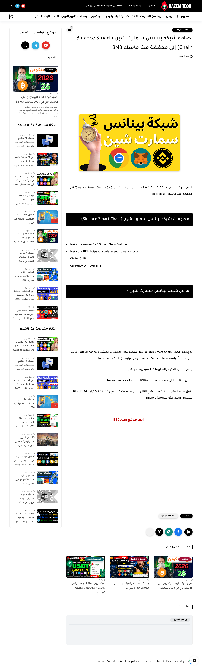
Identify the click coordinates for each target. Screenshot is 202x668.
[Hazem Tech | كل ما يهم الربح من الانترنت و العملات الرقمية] (177, 6)
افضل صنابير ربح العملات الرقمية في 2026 (24, 219)
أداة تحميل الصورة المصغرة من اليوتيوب (104, 6)
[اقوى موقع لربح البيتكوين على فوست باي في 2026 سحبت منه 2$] (47, 236)
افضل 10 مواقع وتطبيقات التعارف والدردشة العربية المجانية (25, 143)
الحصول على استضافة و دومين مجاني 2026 (25, 276)
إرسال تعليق (180, 620)
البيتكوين (97, 16)
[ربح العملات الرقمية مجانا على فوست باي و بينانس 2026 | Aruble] (47, 293)
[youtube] (23, 6)
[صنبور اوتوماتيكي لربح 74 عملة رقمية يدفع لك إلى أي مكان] (47, 312)
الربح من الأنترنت (152, 16)
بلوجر (109, 16)
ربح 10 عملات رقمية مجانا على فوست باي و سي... (131, 586)
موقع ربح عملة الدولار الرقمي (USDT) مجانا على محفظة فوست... (88, 588)
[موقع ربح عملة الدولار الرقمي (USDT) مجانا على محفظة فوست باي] (47, 198)
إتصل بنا (151, 6)
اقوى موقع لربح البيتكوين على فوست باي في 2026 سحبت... (175, 586)
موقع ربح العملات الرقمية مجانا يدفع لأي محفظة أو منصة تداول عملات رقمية (24, 181)
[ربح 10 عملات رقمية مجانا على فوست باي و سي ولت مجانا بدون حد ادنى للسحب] (47, 159)
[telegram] (17, 6)
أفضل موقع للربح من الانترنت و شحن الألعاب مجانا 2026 (24, 461)
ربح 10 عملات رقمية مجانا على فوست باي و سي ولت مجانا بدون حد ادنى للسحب (24, 162)
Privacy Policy (135, 6)
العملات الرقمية (126, 16)
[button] (178, 532)
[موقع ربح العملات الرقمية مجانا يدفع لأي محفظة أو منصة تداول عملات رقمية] (47, 179)
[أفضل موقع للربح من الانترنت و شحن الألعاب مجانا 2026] (47, 459)
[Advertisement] (129, 90)
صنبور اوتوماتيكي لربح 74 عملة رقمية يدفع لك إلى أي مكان (24, 314)
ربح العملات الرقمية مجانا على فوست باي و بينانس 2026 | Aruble (24, 296)
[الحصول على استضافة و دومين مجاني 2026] (47, 274)
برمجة (84, 16)
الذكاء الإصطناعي (46, 16)
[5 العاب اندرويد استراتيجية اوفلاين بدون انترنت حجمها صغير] (47, 439)
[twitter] (11, 6)
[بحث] (11, 16)
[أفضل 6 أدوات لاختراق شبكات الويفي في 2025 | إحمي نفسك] (47, 255)
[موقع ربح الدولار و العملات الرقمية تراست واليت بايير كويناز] (47, 516)
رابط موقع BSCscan (129, 420)
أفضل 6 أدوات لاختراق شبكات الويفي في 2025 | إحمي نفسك (26, 258)
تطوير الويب (69, 16)
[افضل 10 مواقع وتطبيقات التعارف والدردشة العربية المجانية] (47, 140)
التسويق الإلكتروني (179, 16)
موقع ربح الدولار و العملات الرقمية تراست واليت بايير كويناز (25, 518)
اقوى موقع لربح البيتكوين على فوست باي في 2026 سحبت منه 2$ (37, 100)
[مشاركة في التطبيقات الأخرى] (150, 532)
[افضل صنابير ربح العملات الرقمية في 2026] (47, 217)
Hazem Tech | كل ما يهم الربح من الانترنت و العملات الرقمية (130, 661)
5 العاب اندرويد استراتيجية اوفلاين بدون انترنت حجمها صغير (25, 442)
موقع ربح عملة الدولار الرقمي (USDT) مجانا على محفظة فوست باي (24, 200)
